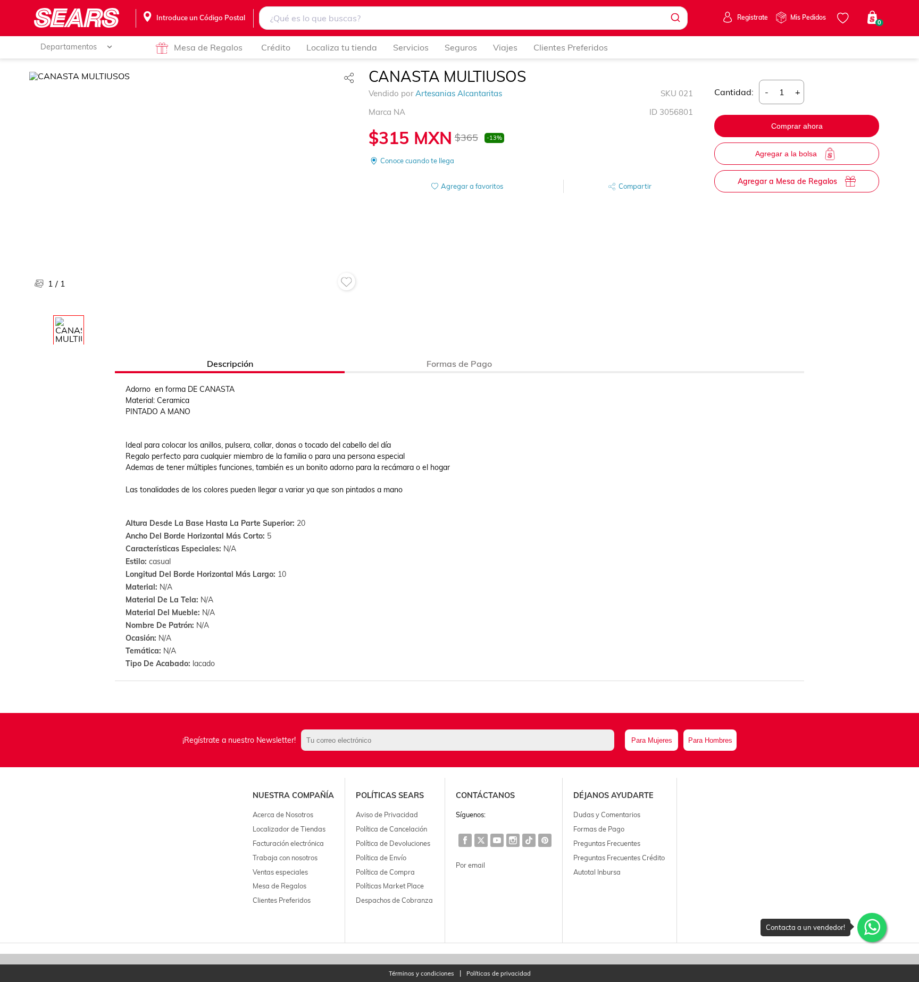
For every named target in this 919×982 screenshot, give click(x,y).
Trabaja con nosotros (285, 857)
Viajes (505, 47)
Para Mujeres (651, 740)
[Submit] (674, 18)
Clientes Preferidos (570, 47)
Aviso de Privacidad (387, 814)
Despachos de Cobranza (394, 900)
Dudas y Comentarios (606, 814)
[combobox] (473, 18)
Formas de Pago (598, 829)
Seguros (461, 47)
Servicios (411, 47)
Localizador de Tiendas (289, 829)
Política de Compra (385, 872)
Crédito (275, 47)
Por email (470, 865)
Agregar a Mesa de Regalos (787, 181)
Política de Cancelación (391, 829)
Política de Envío (381, 857)
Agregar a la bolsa (786, 153)
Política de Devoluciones (393, 843)
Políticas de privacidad (498, 974)
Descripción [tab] (230, 363)
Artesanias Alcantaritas (458, 93)
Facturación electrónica (288, 843)
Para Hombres (710, 740)
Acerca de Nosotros (283, 814)
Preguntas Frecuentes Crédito (619, 857)
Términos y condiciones (421, 974)
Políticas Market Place (390, 886)
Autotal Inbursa (597, 872)
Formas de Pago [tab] (459, 363)
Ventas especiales (280, 872)
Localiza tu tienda (341, 47)
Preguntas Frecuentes (606, 843)
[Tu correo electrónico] (460, 740)
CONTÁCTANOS (485, 795)
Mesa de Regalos (208, 47)
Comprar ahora (797, 126)
